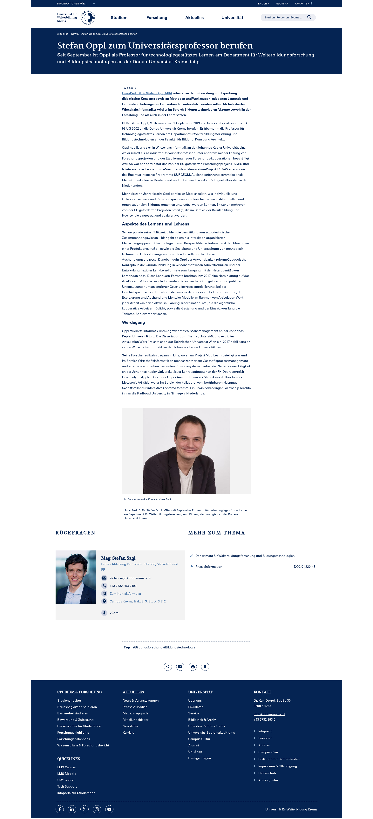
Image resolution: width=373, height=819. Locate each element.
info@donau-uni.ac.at (269, 714)
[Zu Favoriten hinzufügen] (205, 667)
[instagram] (97, 809)
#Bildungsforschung (148, 647)
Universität (232, 17)
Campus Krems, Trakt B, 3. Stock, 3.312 (138, 601)
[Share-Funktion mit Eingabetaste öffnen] (168, 667)
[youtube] (109, 809)
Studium (119, 17)
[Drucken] (193, 667)
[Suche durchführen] (309, 17)
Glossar (280, 4)
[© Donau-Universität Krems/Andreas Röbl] (186, 451)
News (74, 33)
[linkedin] (72, 809)
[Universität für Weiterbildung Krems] (78, 17)
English (264, 3)
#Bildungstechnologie (179, 647)
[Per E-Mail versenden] (180, 667)
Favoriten (300, 4)
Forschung (156, 17)
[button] (140, 613)
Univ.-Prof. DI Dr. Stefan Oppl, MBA (147, 93)
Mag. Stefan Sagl (118, 558)
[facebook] (60, 809)
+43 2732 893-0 (264, 719)
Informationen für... (72, 3)
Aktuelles (194, 17)
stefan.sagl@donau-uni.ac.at (130, 578)
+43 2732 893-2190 (123, 586)
